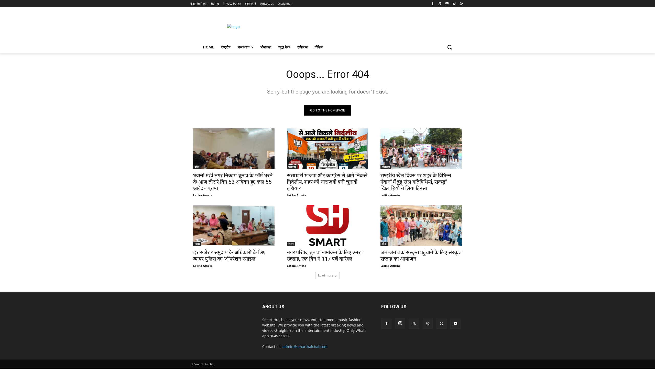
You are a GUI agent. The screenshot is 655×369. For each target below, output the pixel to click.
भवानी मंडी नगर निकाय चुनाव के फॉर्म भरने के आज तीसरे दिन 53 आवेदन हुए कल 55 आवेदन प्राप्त (232, 181)
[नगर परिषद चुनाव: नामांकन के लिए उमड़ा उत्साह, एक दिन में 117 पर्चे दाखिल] (327, 225)
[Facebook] (433, 4)
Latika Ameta (203, 195)
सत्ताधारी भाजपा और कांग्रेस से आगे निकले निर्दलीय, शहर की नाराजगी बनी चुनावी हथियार (327, 181)
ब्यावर (197, 243)
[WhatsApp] (461, 4)
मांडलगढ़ (292, 167)
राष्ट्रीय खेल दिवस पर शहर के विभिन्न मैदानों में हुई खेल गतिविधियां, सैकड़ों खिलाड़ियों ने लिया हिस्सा (415, 181)
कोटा (197, 167)
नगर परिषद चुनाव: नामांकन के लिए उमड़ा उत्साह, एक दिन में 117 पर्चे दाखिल (325, 255)
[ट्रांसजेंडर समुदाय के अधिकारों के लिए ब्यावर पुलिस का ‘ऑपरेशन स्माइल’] (234, 225)
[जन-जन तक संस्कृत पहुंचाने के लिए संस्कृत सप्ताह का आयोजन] (421, 225)
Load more (325, 275)
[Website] (428, 324)
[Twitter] (440, 4)
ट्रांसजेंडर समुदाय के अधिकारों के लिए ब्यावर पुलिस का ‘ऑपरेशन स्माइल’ (229, 255)
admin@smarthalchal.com (305, 346)
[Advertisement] (371, 25)
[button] (449, 47)
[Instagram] (454, 4)
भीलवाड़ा (386, 167)
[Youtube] (447, 4)
